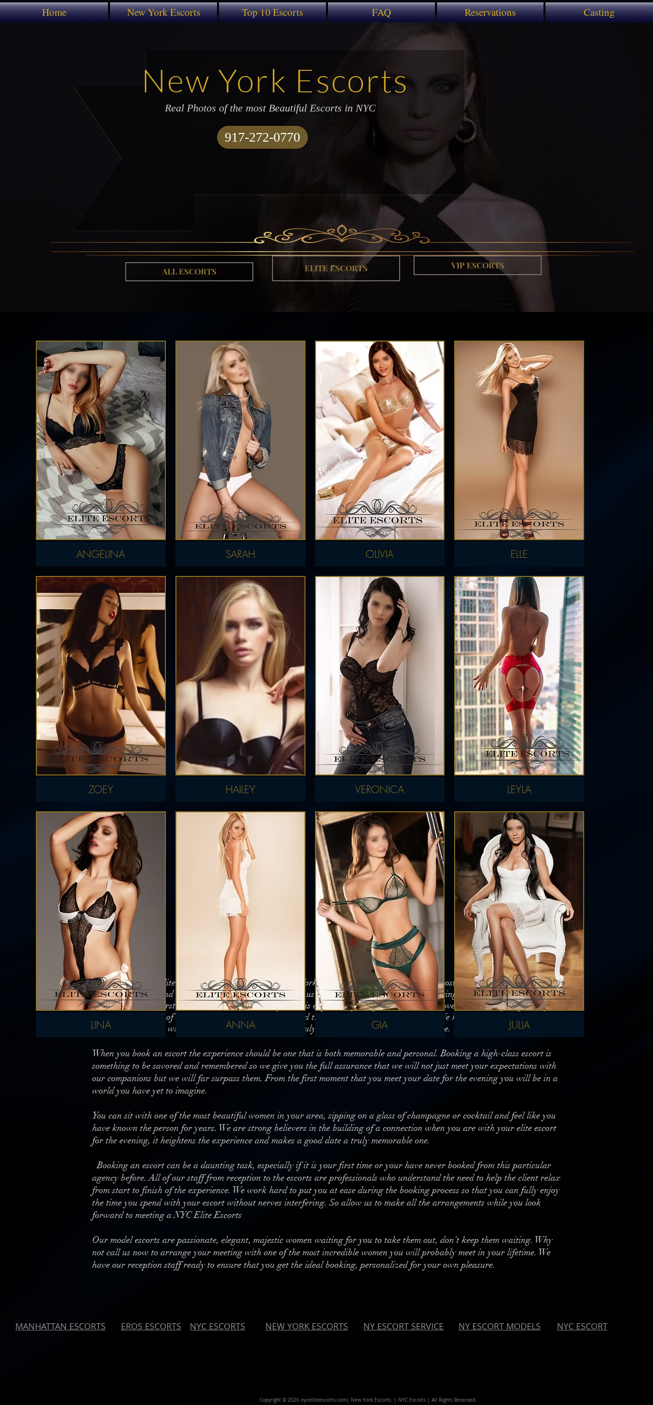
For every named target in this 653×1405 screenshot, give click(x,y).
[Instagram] (351, 1366)
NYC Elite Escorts (208, 1215)
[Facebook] (317, 1366)
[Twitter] (334, 1366)
